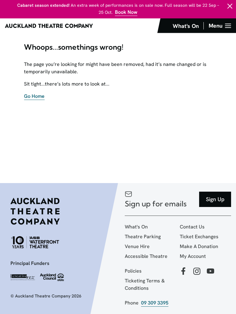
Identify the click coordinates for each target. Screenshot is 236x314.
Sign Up (215, 199)
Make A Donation (199, 246)
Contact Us (192, 227)
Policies (133, 271)
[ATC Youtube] (210, 271)
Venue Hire (137, 246)
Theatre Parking (143, 236)
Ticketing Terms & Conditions (145, 284)
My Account (193, 256)
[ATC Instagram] (197, 271)
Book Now (126, 12)
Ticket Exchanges (199, 236)
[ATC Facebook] (183, 271)
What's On (136, 227)
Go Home (34, 96)
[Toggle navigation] (220, 25)
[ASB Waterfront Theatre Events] (35, 242)
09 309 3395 (154, 303)
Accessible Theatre (146, 256)
